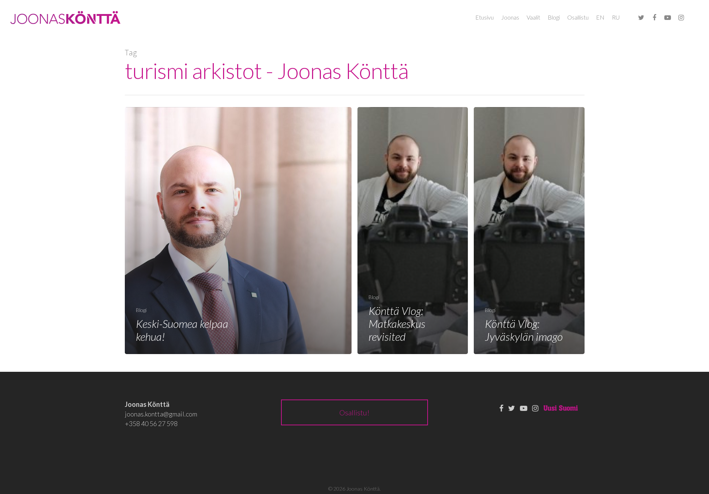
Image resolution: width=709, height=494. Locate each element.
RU (616, 17)
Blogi (554, 17)
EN (600, 17)
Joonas (510, 17)
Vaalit (533, 17)
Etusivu (484, 17)
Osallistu (578, 17)
